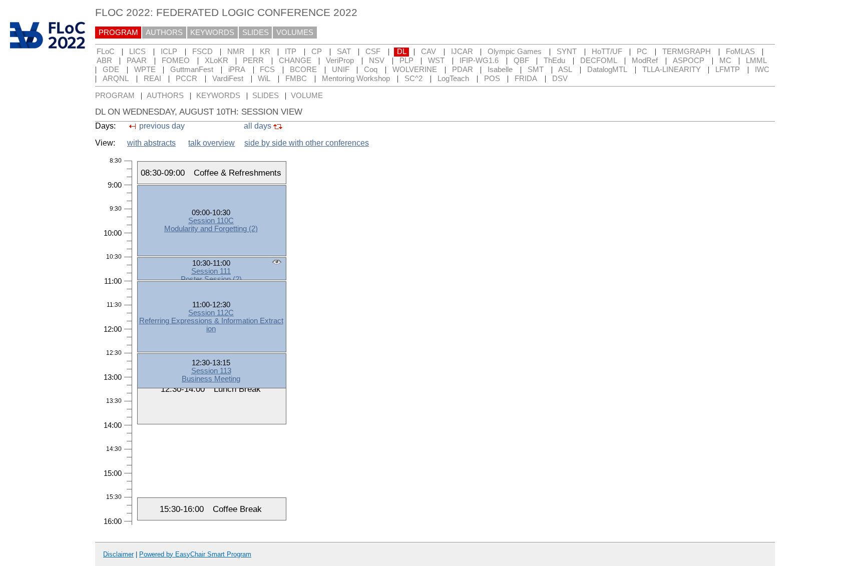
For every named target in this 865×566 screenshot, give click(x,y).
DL (401, 52)
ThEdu (554, 61)
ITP (290, 52)
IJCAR (462, 52)
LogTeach (453, 79)
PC (642, 52)
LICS (137, 52)
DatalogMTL (607, 70)
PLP (406, 61)
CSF (372, 52)
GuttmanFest (191, 70)
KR (265, 52)
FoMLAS (740, 52)
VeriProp (340, 61)
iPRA (236, 70)
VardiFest (227, 79)
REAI (152, 79)
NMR (236, 52)
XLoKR (216, 61)
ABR (104, 61)
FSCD (202, 52)
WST (436, 61)
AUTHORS (164, 33)
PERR (253, 61)
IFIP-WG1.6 (479, 61)
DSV (560, 79)
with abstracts (151, 143)
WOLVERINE (414, 70)
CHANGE (295, 61)
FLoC (106, 52)
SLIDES (255, 33)
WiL (264, 79)
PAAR (137, 61)
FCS (267, 70)
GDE (111, 70)
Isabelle (500, 70)
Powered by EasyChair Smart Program (195, 554)
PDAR (462, 70)
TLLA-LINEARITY (671, 70)
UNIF (340, 70)
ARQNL (116, 79)
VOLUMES (294, 33)
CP (316, 52)
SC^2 (413, 79)
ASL (565, 70)
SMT (536, 70)
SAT (344, 52)
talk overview (211, 143)
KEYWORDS (212, 33)
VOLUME (307, 96)
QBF (521, 61)
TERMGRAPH (686, 52)
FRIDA (526, 79)
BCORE (303, 70)
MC (725, 61)
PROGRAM (118, 33)
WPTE (145, 70)
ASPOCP (688, 61)
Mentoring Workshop (356, 79)
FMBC (296, 79)
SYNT (567, 52)
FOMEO (176, 61)
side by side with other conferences (306, 143)
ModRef (645, 61)
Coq (370, 70)
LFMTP (727, 70)
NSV (376, 61)
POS (492, 79)
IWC (762, 70)
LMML (756, 61)
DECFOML (598, 61)
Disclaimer (118, 554)
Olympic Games (515, 52)
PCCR (186, 79)
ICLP (169, 52)
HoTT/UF (607, 52)
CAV (428, 52)
